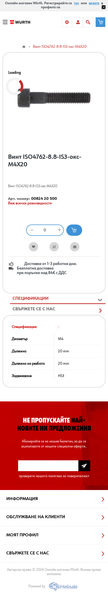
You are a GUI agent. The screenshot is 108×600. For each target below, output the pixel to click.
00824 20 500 (44, 199)
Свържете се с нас (34, 309)
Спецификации (30, 298)
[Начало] (23, 47)
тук (76, 3)
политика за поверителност (68, 476)
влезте (94, 3)
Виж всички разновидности (30, 203)
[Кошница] (100, 22)
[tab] (57, 298)
